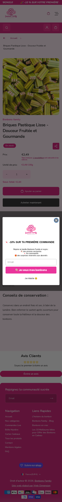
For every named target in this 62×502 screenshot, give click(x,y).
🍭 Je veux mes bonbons (31, 270)
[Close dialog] (56, 220)
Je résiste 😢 (31, 278)
